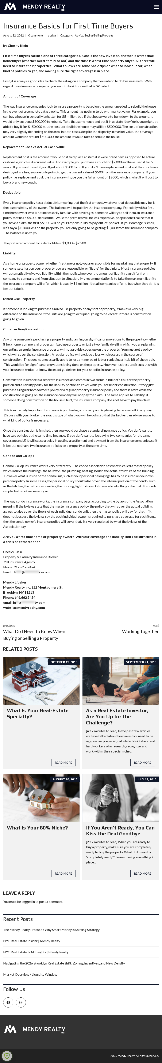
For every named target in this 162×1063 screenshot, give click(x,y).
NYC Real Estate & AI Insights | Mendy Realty (36, 952)
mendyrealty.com (31, 607)
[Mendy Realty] (33, 7)
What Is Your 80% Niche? (37, 828)
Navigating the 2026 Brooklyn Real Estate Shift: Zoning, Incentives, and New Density (64, 963)
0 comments (35, 35)
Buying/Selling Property (99, 35)
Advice (79, 35)
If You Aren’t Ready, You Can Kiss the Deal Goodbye (120, 831)
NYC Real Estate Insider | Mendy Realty (31, 941)
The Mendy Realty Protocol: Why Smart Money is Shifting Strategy (51, 930)
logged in (28, 902)
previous (34, 632)
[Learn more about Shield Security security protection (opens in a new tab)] (7, 1056)
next (140, 628)
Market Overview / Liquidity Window (30, 974)
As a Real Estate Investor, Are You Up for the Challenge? (117, 716)
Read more (63, 762)
